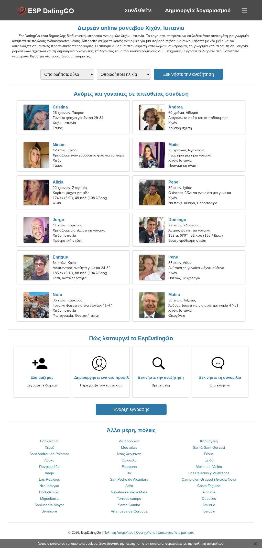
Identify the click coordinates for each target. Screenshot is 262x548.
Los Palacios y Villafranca (209, 473)
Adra (129, 486)
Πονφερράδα (49, 467)
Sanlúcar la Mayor (49, 505)
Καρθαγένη (209, 441)
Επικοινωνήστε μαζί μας (176, 532)
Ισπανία (209, 511)
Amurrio (208, 505)
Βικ (129, 473)
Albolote (208, 492)
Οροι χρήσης (145, 532)
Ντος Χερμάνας (129, 454)
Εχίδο (208, 460)
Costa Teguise (208, 486)
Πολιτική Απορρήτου (118, 532)
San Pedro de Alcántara (129, 479)
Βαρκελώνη (49, 441)
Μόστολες (129, 447)
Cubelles (209, 498)
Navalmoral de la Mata (129, 492)
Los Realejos (49, 479)
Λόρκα (49, 460)
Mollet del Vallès (209, 467)
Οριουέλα (129, 460)
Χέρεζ (49, 447)
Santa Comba (129, 505)
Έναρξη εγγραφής (131, 409)
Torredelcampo (129, 498)
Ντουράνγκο (49, 486)
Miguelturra (49, 498)
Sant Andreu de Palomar (49, 454)
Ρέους (209, 454)
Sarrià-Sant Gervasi (209, 447)
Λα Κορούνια (129, 441)
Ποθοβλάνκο (49, 492)
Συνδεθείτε (138, 10)
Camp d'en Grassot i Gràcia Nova (209, 479)
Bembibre (49, 511)
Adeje (49, 473)
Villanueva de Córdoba (129, 511)
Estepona (129, 467)
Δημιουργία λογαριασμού (198, 10)
